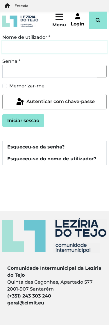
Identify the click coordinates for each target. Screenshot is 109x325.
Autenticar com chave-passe (60, 101)
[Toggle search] (98, 20)
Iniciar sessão (23, 120)
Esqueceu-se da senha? (36, 147)
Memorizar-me (26, 86)
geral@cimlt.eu (25, 303)
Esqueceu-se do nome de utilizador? (51, 158)
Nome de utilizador (26, 37)
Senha (11, 61)
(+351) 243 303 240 (29, 296)
